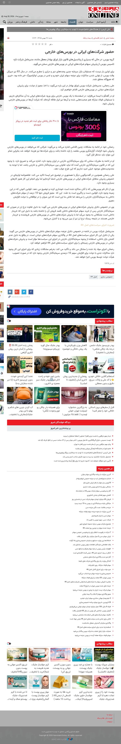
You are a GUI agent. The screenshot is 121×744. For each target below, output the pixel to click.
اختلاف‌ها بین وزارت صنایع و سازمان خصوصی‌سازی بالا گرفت (90, 540)
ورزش (9, 22)
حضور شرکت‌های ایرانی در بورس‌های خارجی (79, 52)
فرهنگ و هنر (21, 22)
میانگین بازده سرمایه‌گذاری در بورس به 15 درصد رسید (93, 503)
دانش (32, 22)
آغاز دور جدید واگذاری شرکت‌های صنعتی (97, 557)
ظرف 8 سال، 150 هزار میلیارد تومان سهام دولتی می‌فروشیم (90, 606)
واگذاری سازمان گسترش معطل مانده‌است (96, 623)
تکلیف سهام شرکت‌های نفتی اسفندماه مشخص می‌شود (92, 615)
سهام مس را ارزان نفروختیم (101, 515)
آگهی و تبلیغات (80, 2)
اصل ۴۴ (94, 277)
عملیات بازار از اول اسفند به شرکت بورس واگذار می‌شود (92, 631)
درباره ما (109, 714)
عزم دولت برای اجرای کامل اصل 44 (98, 569)
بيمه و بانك (87, 38)
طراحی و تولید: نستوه (59, 739)
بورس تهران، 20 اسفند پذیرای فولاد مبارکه (96, 577)
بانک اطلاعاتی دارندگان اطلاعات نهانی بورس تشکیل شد (92, 544)
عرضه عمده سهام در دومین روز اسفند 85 (97, 528)
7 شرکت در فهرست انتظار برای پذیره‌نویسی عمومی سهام (91, 532)
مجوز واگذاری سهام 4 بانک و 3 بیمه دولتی (96, 594)
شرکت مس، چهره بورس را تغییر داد (98, 520)
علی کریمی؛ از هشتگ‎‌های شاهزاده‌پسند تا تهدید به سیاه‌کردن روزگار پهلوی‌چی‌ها (78, 29)
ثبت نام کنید (37, 138)
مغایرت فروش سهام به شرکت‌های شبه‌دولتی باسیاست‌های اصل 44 (88, 582)
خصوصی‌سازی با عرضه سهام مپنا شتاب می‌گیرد (94, 573)
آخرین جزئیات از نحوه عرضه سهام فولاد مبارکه (95, 511)
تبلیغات (109, 721)
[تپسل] (15, 107)
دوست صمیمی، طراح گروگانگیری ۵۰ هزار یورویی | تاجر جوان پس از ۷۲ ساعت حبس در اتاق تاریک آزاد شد (74, 440)
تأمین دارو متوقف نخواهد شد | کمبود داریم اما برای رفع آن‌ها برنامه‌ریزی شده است (82, 461)
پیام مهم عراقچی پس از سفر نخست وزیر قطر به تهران (92, 444)
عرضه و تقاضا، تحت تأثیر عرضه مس (98, 507)
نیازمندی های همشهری (94, 2)
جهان (80, 22)
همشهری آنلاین (102, 12)
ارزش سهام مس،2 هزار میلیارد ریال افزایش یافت (94, 536)
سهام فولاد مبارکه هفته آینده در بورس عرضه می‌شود (93, 635)
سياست (89, 22)
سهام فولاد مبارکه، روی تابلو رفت (99, 565)
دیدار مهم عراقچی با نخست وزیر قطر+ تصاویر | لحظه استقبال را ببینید (87, 436)
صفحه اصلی (110, 38)
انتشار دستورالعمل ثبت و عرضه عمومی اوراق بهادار (93, 478)
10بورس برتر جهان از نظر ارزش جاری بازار (97, 482)
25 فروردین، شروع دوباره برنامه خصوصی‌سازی (95, 602)
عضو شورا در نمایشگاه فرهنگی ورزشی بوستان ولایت (93, 448)
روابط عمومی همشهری (53, 2)
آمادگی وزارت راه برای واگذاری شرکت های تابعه (95, 561)
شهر (56, 22)
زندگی (40, 22)
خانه (113, 22)
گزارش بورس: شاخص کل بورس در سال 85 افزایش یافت (91, 610)
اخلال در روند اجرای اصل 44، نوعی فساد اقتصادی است (92, 553)
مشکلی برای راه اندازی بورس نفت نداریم (97, 487)
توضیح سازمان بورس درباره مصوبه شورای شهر (95, 524)
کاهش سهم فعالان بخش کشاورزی (99, 495)
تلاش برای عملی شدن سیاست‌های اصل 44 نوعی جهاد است (90, 619)
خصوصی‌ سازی (106, 277)
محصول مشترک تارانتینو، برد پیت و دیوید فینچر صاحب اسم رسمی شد (87, 457)
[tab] (60, 422)
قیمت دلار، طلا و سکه (104, 718)
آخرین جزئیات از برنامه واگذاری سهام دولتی (96, 474)
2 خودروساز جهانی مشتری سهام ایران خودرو (96, 598)
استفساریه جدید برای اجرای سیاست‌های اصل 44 (94, 627)
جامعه (63, 22)
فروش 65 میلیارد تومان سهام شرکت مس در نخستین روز (91, 499)
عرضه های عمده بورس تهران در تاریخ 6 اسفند (95, 586)
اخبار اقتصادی (98, 38)
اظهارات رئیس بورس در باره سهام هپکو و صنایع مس (93, 549)
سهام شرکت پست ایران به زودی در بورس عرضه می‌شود (92, 590)
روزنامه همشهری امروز (111, 2)
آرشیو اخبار (101, 22)
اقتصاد (72, 22)
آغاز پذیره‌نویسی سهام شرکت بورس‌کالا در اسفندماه (93, 491)
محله (48, 22)
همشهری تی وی (67, 2)
